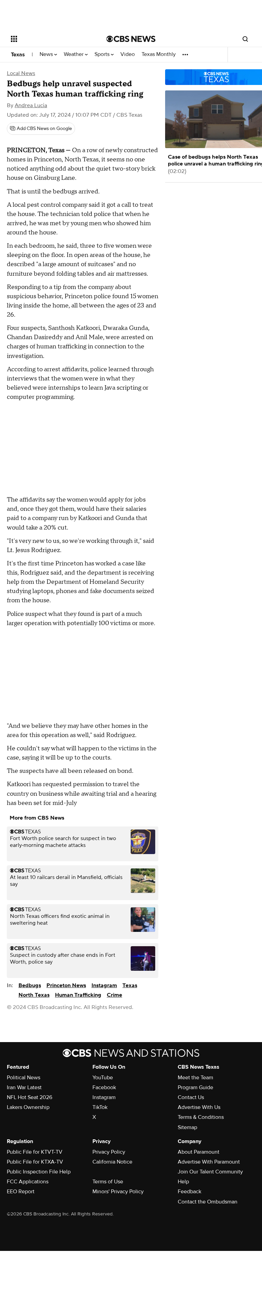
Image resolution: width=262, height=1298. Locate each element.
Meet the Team (195, 1077)
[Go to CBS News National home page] (131, 38)
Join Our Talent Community (210, 1171)
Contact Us (191, 1097)
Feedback (189, 1191)
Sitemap (187, 1127)
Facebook (104, 1087)
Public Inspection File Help (39, 1171)
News (47, 54)
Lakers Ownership (28, 1107)
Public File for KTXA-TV (35, 1162)
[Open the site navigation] (51, 39)
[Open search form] (245, 39)
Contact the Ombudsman (207, 1202)
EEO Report (20, 1191)
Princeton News (66, 985)
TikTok (99, 1107)
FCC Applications (27, 1181)
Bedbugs (29, 985)
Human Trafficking (78, 995)
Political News (23, 1077)
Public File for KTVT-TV (34, 1152)
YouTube (102, 1077)
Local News (21, 73)
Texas (18, 54)
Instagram (104, 985)
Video (127, 54)
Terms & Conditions (201, 1117)
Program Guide (195, 1087)
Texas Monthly (159, 54)
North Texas (33, 995)
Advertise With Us (199, 1107)
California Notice (112, 1162)
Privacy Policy (108, 1152)
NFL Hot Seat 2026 (29, 1097)
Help (183, 1181)
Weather (74, 54)
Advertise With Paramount (209, 1162)
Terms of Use (107, 1181)
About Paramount (198, 1152)
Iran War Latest (24, 1087)
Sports (102, 54)
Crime (114, 995)
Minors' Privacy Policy (118, 1191)
